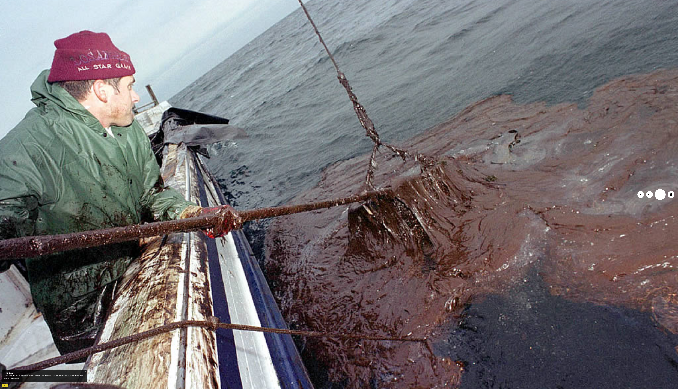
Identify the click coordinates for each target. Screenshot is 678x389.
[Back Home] (671, 194)
